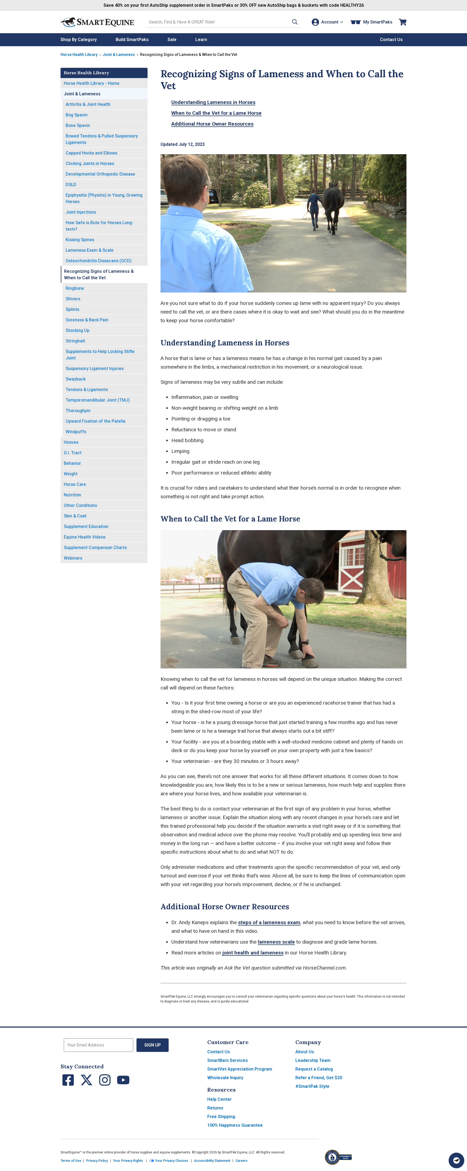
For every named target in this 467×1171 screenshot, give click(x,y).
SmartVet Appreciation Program (239, 1069)
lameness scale (276, 942)
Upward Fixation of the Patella (95, 421)
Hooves (71, 442)
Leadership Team (313, 1060)
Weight (71, 473)
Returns (215, 1108)
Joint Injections (81, 212)
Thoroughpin (78, 410)
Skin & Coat (75, 516)
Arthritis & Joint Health (88, 104)
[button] (295, 22)
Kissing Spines (80, 239)
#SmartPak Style (312, 1086)
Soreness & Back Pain (87, 319)
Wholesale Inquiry (225, 1077)
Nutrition (72, 494)
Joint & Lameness (119, 54)
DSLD (71, 184)
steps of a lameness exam (269, 922)
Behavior (72, 463)
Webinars (73, 558)
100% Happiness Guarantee (235, 1125)
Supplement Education (86, 526)
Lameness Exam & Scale (90, 250)
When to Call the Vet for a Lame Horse (216, 113)
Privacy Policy (97, 1161)
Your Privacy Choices (171, 1161)
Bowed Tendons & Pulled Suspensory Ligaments (102, 139)
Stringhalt (75, 341)
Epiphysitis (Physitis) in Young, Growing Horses (104, 198)
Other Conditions (80, 505)
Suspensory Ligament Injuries (95, 368)
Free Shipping (221, 1116)
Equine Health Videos (84, 537)
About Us (304, 1051)
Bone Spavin (78, 125)
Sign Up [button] (152, 1045)
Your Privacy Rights (128, 1161)
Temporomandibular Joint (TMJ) (98, 400)
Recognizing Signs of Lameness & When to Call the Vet (99, 274)
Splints (72, 309)
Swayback (76, 379)
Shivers (73, 298)
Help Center (219, 1099)
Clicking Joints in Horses (90, 163)
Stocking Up (77, 330)
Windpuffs (76, 431)
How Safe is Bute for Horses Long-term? (100, 226)
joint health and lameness (252, 953)
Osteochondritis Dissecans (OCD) (99, 260)
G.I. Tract (73, 452)
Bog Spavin (77, 114)
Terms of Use (71, 1161)
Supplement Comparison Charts (95, 547)
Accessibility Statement (212, 1161)
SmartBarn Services (227, 1060)
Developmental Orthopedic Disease (100, 174)
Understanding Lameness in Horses (213, 102)
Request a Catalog (314, 1069)
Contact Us (218, 1051)
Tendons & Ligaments (87, 389)
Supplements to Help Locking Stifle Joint (100, 355)
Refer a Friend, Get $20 (318, 1077)
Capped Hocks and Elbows (91, 153)
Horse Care (75, 484)
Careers (241, 1161)
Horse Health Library (79, 54)
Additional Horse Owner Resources (212, 124)
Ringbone (75, 288)
